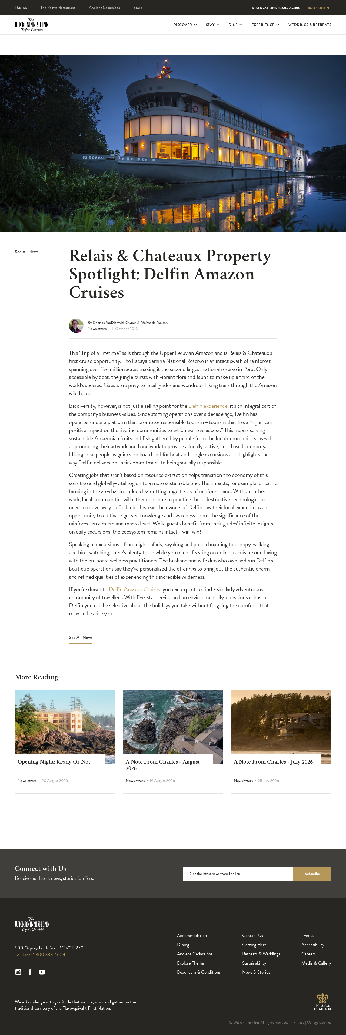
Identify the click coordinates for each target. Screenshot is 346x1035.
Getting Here (254, 944)
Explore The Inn (191, 963)
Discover (182, 25)
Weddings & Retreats (309, 25)
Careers (308, 953)
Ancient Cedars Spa (104, 8)
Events (307, 935)
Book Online (319, 7)
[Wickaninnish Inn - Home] (31, 29)
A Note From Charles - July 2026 (273, 763)
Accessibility (312, 944)
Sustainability (254, 963)
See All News (26, 252)
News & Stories (256, 972)
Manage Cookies (319, 1022)
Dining (183, 944)
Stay (210, 25)
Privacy (298, 1022)
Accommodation (192, 935)
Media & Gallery (316, 963)
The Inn (21, 8)
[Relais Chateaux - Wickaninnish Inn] (322, 1001)
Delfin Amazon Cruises (134, 589)
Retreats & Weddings (261, 953)
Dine (233, 25)
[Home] (32, 930)
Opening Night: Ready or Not (54, 763)
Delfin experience (208, 405)
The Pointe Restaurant (58, 8)
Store (138, 8)
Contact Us (252, 935)
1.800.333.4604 (49, 954)
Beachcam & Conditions (199, 972)
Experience (263, 25)
